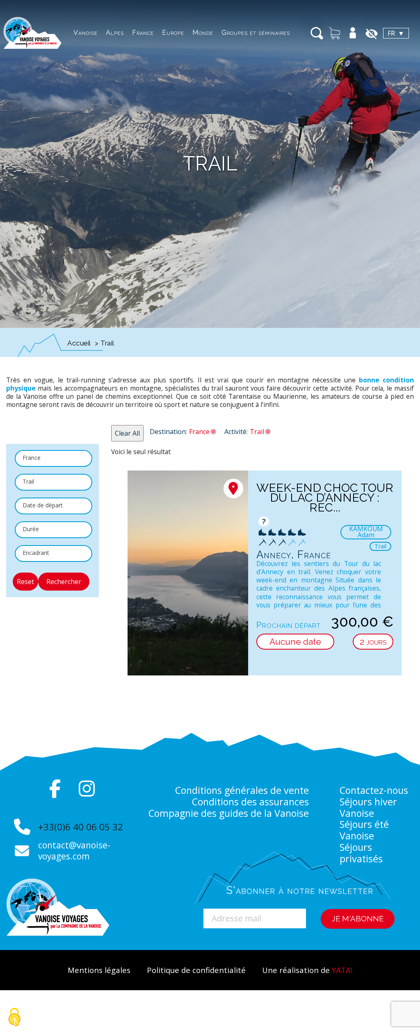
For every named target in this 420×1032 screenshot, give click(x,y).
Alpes (115, 32)
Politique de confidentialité (196, 970)
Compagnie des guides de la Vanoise (228, 813)
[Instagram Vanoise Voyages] (87, 788)
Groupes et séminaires (255, 32)
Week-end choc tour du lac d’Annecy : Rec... (324, 497)
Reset (25, 581)
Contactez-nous (374, 790)
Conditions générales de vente (242, 790)
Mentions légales (99, 970)
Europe (173, 32)
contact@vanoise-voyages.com (74, 850)
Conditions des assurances (250, 801)
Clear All (127, 433)
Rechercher (63, 581)
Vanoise (85, 32)
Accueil (79, 343)
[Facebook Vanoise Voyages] (55, 788)
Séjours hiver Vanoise (368, 807)
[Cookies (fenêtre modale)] (14, 1018)
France (143, 32)
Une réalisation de (307, 970)
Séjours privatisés (361, 853)
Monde (202, 32)
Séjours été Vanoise (364, 830)
